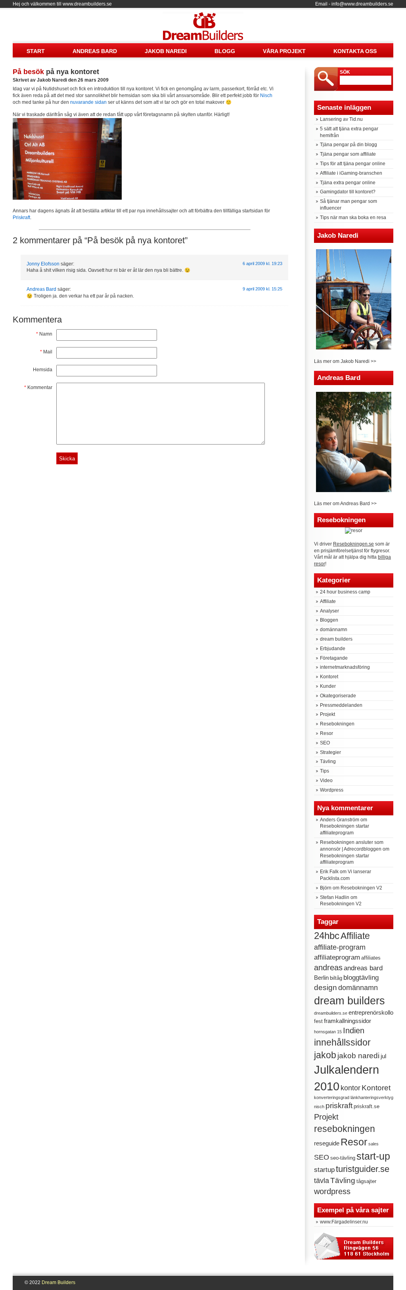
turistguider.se (362, 1169)
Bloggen (329, 620)
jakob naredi (358, 1055)
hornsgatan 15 (328, 1031)
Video (326, 780)
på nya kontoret (56, 72)
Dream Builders (201, 19)
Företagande (334, 658)
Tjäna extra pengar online (347, 182)
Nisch (266, 95)
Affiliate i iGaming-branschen (351, 173)
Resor (326, 733)
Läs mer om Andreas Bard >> (345, 503)
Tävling (328, 761)
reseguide (326, 1143)
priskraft (339, 1105)
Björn (325, 888)
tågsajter (366, 1181)
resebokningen (344, 1129)
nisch (319, 1106)
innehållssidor (342, 1042)
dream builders (336, 639)
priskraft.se (366, 1106)
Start (36, 51)
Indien (353, 1030)
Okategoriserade (338, 695)
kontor (350, 1088)
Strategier (330, 752)
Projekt (327, 714)
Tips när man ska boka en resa (353, 217)
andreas (328, 967)
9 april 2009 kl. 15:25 (262, 288)
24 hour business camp (345, 592)
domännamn (333, 629)
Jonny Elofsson (43, 264)
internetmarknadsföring (345, 667)
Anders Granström (339, 819)
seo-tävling (342, 1158)
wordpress (332, 1191)
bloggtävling (361, 977)
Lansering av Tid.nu (341, 119)
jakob (325, 1055)
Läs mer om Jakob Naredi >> (345, 361)
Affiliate (328, 601)
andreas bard (363, 968)
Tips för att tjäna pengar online (352, 163)
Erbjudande (332, 648)
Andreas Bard (95, 51)
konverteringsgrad (331, 1097)
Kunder (328, 686)
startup (324, 1170)
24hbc (326, 935)
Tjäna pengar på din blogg (348, 144)
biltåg (336, 978)
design (325, 987)
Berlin (321, 977)
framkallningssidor (347, 1020)
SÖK (345, 72)
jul (383, 1056)
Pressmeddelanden (341, 705)
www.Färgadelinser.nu (344, 1222)
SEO (325, 743)
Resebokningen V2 (361, 888)
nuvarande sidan (88, 102)
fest (318, 1021)
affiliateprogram (337, 957)
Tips (324, 771)
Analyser (329, 611)
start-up (373, 1156)
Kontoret (329, 676)
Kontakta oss (355, 51)
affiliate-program (340, 947)
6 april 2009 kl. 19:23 (262, 263)
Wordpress (331, 790)
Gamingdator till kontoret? (347, 192)
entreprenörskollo (371, 1012)
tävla (321, 1181)
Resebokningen (337, 724)
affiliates (371, 958)
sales (373, 1143)
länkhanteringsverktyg (371, 1097)
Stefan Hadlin (334, 897)
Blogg (224, 51)
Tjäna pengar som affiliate (348, 154)
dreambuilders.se (330, 1013)
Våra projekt (284, 51)
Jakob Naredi (166, 51)
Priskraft (21, 217)
